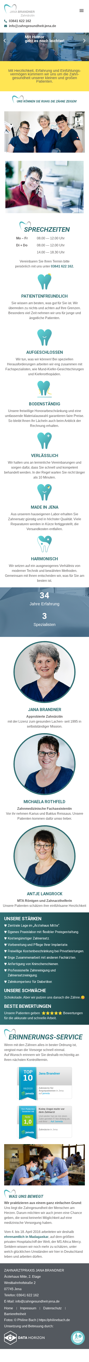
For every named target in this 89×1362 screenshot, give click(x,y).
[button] (81, 10)
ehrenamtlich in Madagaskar (26, 1237)
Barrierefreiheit (15, 1314)
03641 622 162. (62, 266)
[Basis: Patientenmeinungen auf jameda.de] (27, 1083)
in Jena (48, 1129)
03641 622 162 (28, 1295)
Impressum (28, 1308)
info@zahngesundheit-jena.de (37, 1301)
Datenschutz (52, 1308)
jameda (46, 1093)
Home (8, 1308)
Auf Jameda (57, 1121)
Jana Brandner (49, 1073)
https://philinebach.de (54, 1320)
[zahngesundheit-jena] (19, 10)
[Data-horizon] (24, 1338)
